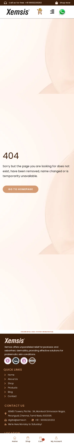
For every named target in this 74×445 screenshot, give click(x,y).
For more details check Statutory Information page (37, 332)
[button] (52, 12)
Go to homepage (20, 189)
